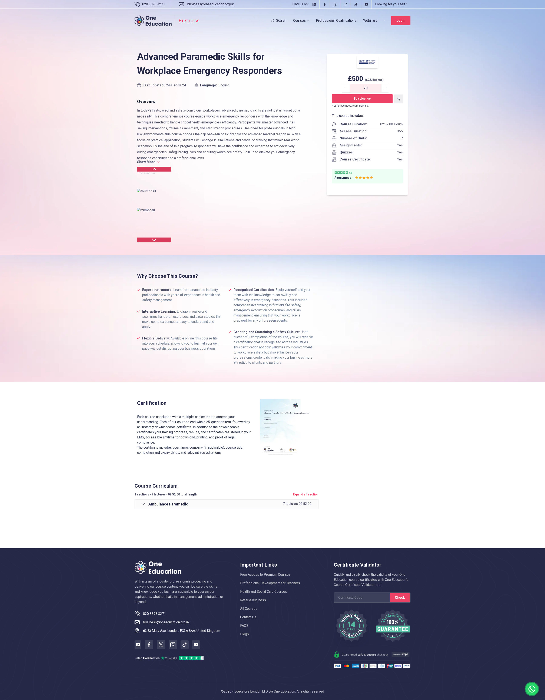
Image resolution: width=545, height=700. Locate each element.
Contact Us (248, 617)
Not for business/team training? (350, 105)
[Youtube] (366, 4)
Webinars (370, 21)
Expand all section (305, 494)
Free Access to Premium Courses (265, 575)
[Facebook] (324, 4)
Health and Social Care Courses (263, 592)
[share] (398, 98)
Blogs (244, 634)
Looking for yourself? (391, 4)
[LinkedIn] (314, 4)
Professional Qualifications (336, 21)
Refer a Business (253, 600)
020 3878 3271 (153, 4)
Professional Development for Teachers (270, 583)
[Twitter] (335, 4)
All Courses (248, 609)
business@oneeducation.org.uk (210, 4)
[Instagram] (345, 4)
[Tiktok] (356, 4)
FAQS (244, 626)
